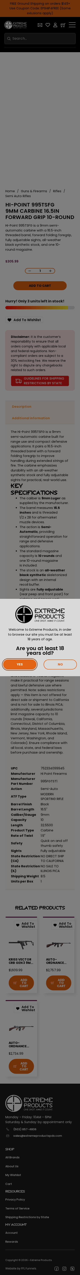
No (60, 664)
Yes (20, 664)
